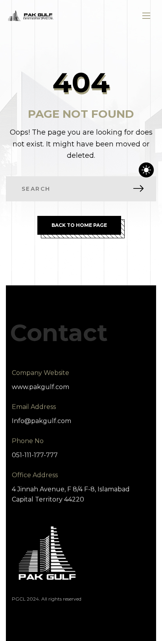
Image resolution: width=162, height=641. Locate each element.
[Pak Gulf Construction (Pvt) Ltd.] (30, 16)
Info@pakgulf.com (41, 421)
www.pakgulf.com (40, 387)
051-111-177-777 (35, 455)
